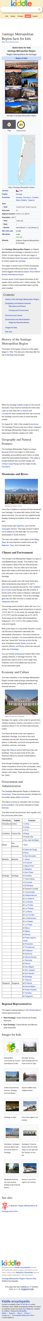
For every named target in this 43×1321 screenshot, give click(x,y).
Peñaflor (28, 993)
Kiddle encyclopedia (22, 1267)
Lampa (26, 827)
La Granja (29, 901)
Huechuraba (30, 892)
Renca (27, 963)
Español (35, 16)
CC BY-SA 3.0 (25, 1304)
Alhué (27, 859)
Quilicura (28, 953)
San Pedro (29, 872)
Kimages (20, 16)
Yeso (12, 545)
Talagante (31, 200)
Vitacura (13, 750)
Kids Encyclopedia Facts (10, 42)
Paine (26, 852)
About (20, 1313)
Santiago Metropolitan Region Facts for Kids (19, 1278)
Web (6, 16)
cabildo (20, 404)
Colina (26, 823)
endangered (19, 653)
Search (39, 9)
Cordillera (35, 197)
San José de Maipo (31, 840)
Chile (21, 190)
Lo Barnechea (30, 918)
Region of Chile (21, 58)
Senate (32, 1010)
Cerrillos (28, 875)
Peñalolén (29, 944)
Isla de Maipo (30, 986)
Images (13, 16)
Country (5, 190)
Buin (26, 844)
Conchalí (28, 882)
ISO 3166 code (7, 231)
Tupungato (6, 528)
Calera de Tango (30, 849)
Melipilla (24, 200)
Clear (35, 9)
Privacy (27, 1313)
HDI (3, 234)
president (10, 805)
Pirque (26, 833)
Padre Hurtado (30, 989)
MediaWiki (22, 1311)
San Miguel (29, 966)
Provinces (6, 197)
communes (24, 797)
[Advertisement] (21, 25)
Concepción (6, 413)
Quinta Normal (30, 957)
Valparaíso (6, 601)
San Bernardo (30, 856)
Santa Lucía (25, 643)
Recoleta (28, 960)
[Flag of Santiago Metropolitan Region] (9, 124)
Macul (27, 928)
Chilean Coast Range (10, 463)
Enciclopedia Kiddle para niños (23, 1315)
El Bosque (29, 885)
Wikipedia (29, 1309)
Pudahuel (29, 950)
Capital (4, 194)
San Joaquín (30, 970)
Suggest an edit (27, 1289)
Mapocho (5, 545)
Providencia (29, 947)
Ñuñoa (27, 934)
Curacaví (28, 862)
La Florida (29, 905)
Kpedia (28, 16)
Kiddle (4, 1313)
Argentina (20, 525)
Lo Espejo (29, 921)
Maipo (18, 200)
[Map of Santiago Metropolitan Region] (21, 160)
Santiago (19, 194)
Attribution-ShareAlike (24, 1272)
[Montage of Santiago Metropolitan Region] (21, 86)
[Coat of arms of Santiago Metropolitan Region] (21, 124)
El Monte (28, 983)
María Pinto (29, 866)
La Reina (28, 911)
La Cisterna (29, 898)
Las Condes (30, 914)
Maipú (27, 931)
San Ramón (29, 973)
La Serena (24, 410)
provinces (34, 424)
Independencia (31, 895)
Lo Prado (28, 924)
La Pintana (29, 908)
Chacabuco (27, 197)
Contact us (5, 1315)
